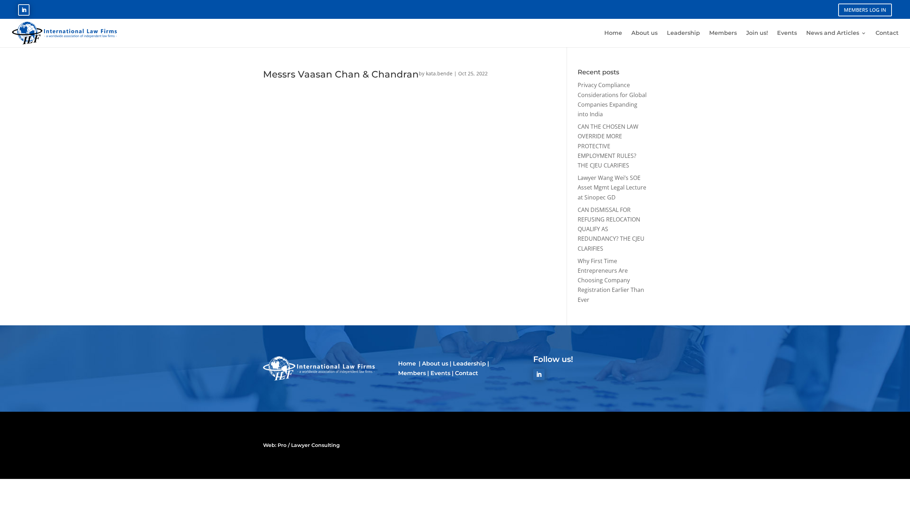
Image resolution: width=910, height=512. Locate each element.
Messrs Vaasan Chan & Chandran (341, 74)
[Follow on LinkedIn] (24, 10)
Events (440, 373)
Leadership (469, 363)
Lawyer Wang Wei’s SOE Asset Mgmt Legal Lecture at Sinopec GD (612, 187)
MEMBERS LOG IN (865, 9)
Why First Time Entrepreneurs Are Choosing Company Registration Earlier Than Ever (611, 280)
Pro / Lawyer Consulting (309, 445)
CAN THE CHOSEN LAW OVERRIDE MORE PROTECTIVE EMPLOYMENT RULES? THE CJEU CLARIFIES (608, 146)
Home (407, 363)
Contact (466, 373)
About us (435, 363)
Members (412, 373)
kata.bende (439, 73)
